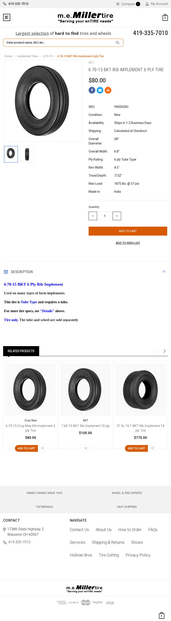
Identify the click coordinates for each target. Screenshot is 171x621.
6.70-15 (47, 56)
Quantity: (94, 207)
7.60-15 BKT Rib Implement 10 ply (85, 426)
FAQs (152, 529)
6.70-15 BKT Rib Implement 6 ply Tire (80, 56)
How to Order (130, 529)
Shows (137, 542)
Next (164, 351)
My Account (159, 4)
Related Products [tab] (21, 351)
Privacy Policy (138, 555)
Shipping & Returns (108, 542)
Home (8, 56)
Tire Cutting (109, 555)
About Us (104, 529)
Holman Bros (81, 555)
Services (77, 542)
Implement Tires (27, 56)
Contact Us (79, 529)
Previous (158, 351)
